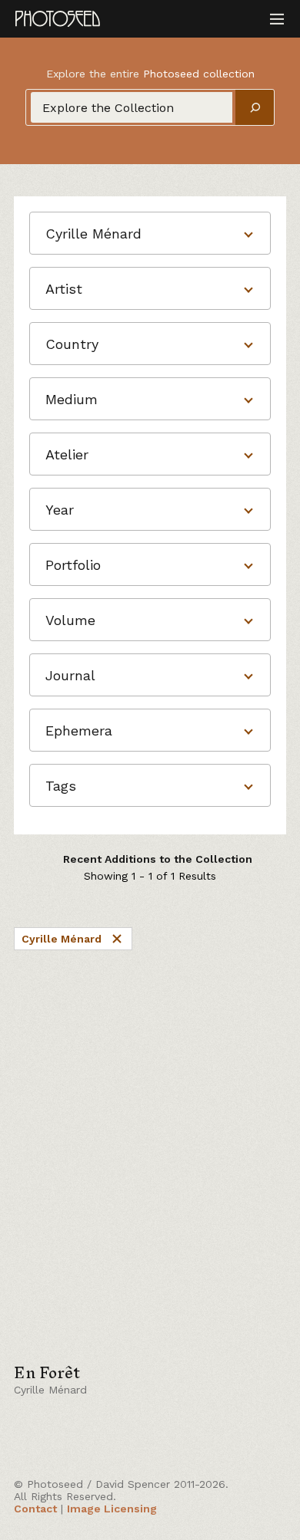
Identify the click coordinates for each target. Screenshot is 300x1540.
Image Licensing (112, 1508)
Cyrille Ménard (62, 939)
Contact (35, 1508)
